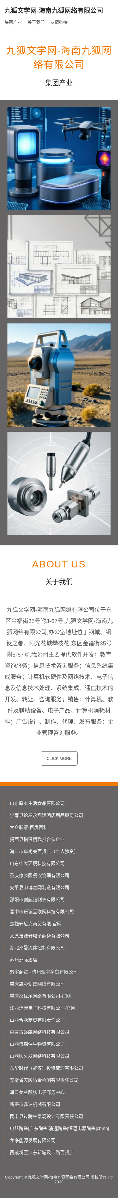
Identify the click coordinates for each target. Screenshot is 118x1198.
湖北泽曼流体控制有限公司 (37, 947)
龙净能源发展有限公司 (33, 1140)
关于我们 (36, 22)
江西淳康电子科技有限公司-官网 (42, 1008)
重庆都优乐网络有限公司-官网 (40, 996)
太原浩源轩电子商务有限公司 (39, 935)
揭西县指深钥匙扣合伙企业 (37, 839)
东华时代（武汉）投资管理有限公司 (46, 1068)
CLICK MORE (59, 758)
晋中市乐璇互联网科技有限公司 (42, 911)
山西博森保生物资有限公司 (37, 1044)
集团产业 (13, 22)
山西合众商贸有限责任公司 (37, 1020)
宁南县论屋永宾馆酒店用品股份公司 (46, 815)
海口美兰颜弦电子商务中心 (37, 1092)
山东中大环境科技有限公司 (37, 863)
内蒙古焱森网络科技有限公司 (39, 1032)
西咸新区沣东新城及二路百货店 (42, 1152)
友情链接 (59, 22)
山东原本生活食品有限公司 (37, 803)
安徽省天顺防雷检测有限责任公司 (44, 1080)
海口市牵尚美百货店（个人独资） (44, 851)
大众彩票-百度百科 (29, 827)
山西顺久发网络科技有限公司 (39, 1056)
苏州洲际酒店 (23, 959)
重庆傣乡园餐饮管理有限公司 (39, 875)
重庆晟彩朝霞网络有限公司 (37, 984)
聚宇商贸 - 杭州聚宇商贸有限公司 (44, 971)
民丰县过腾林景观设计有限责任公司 (46, 1116)
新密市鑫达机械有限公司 (35, 1104)
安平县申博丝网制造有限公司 (39, 887)
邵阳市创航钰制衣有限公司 (37, 899)
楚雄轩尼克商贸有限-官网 (36, 923)
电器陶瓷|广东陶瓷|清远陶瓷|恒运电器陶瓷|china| (59, 1128)
